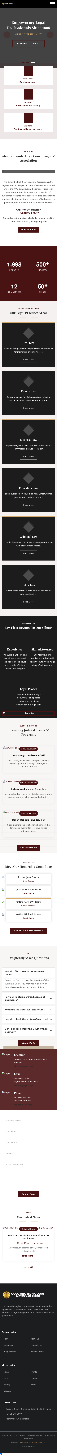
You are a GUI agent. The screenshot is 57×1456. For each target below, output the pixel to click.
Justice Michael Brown (28, 914)
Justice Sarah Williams (28, 902)
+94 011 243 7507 (14, 1414)
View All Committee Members (28, 930)
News (6, 1372)
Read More (28, 359)
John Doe (38, 1243)
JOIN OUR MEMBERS (27, 43)
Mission (7, 1391)
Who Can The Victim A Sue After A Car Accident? (29, 1237)
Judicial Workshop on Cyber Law (28, 789)
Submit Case (28, 1194)
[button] (23, 62)
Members (8, 1345)
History (6, 1384)
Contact (34, 1378)
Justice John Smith (28, 877)
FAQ (5, 1378)
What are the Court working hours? (25, 1009)
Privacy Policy (37, 1351)
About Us (34, 1338)
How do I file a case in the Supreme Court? (24, 973)
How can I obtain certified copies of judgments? (25, 998)
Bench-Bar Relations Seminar (28, 820)
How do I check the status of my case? (26, 1019)
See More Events (28, 847)
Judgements (9, 1351)
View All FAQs (28, 1043)
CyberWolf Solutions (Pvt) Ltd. (33, 1442)
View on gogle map (23, 1066)
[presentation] (6, 34)
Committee (36, 1345)
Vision (33, 1384)
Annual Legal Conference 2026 (28, 755)
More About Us (28, 229)
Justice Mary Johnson (28, 889)
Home (6, 1338)
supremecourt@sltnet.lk (17, 1418)
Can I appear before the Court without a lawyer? (26, 1030)
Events (33, 1372)
